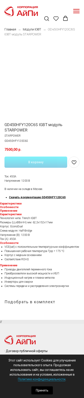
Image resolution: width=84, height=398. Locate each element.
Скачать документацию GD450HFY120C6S (37, 197)
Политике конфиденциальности (41, 379)
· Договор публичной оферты (25, 351)
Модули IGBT (32, 29)
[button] (47, 19)
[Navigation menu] (76, 11)
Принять (42, 390)
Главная (10, 29)
